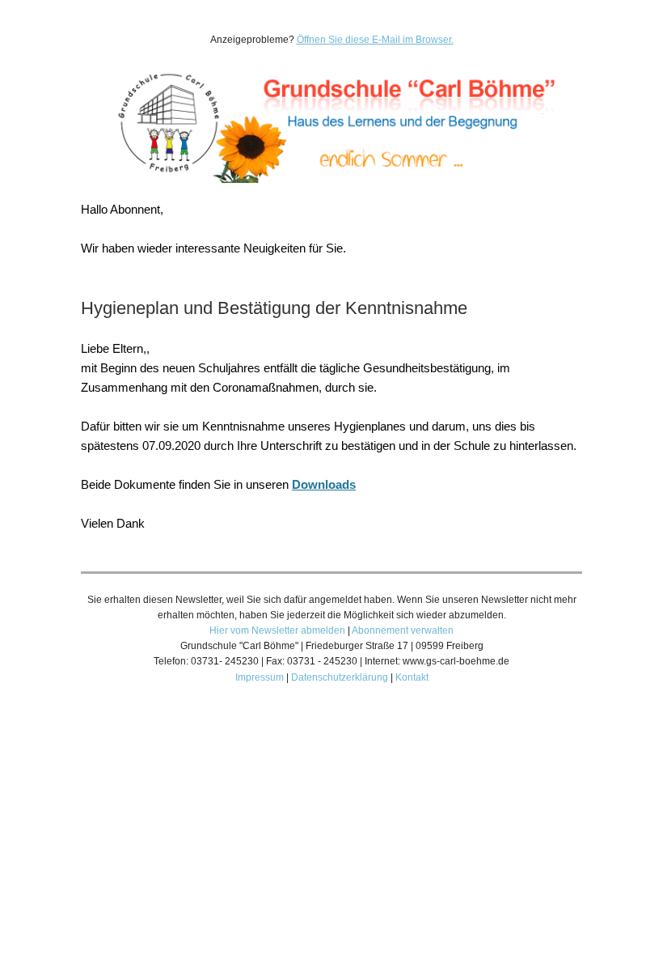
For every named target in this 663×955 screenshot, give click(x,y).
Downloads (324, 484)
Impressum (259, 677)
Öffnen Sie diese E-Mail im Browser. (375, 39)
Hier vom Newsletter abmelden (277, 630)
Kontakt (412, 677)
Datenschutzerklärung (339, 677)
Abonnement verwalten (403, 630)
